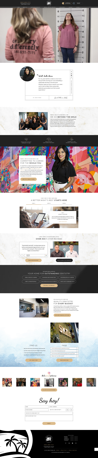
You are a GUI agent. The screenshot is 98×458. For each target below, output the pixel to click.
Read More (49, 59)
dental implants (26, 168)
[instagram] (71, 77)
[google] (71, 73)
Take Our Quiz (63, 221)
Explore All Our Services (49, 285)
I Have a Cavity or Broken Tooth (67, 281)
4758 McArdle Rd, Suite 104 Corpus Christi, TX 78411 (26, 4)
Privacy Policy (64, 450)
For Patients (62, 7)
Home (18, 7)
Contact (78, 7)
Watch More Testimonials (64, 260)
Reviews (70, 7)
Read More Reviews (33, 260)
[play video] (64, 249)
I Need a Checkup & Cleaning (31, 277)
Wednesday (66, 439)
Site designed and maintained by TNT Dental (61, 452)
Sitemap (57, 450)
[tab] (33, 203)
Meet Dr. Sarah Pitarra (29, 179)
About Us (25, 7)
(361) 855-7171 (25, 2)
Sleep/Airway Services (35, 7)
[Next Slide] (23, 255)
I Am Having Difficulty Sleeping (67, 277)
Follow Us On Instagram (49, 389)
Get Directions (34, 360)
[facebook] (71, 71)
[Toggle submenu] (40, 7)
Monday (66, 436)
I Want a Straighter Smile (30, 281)
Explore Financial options (62, 315)
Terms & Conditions (73, 450)
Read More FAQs (64, 360)
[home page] (49, 3)
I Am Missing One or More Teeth (49, 277)
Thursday (66, 440)
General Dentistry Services (49, 7)
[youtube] (71, 75)
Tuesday (66, 437)
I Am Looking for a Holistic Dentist (49, 281)
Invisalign (32, 168)
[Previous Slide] (20, 255)
